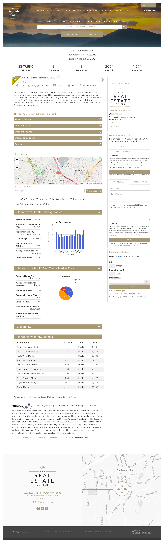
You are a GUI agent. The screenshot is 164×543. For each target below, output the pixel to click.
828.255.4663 (150, 10)
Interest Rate (115, 278)
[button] (124, 27)
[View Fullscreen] (17, 168)
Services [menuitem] (105, 10)
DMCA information (42, 502)
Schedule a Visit (140, 182)
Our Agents (115, 126)
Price (111, 262)
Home (16, 438)
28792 (66, 438)
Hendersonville (54, 438)
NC (31, 438)
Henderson (40, 438)
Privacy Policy (135, 167)
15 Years (137, 256)
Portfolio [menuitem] (90, 10)
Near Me (92, 34)
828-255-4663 (116, 114)
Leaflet (82, 183)
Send (129, 240)
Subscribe (129, 172)
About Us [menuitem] (121, 10)
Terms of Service (129, 245)
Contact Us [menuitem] (107, 532)
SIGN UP (145, 5)
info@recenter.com (50, 492)
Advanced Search (72, 34)
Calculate (129, 286)
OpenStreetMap (90, 183)
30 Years (126, 256)
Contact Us (115, 123)
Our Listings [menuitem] (72, 10)
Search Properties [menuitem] (47, 10)
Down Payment (116, 270)
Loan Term (114, 256)
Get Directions (94, 191)
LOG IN (152, 5)
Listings (25, 438)
